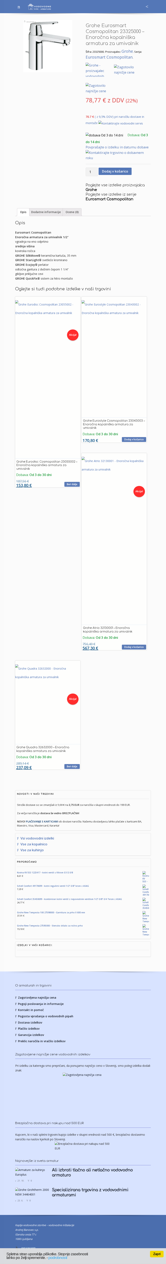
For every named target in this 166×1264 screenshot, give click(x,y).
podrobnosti (57, 1257)
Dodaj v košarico (115, 171)
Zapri (156, 1254)
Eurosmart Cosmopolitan (109, 57)
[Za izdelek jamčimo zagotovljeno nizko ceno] (128, 70)
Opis (23, 212)
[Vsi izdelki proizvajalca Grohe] (100, 70)
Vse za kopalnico (33, 844)
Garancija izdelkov (31, 1035)
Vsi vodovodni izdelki (37, 838)
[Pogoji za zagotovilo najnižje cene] (83, 1093)
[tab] (23, 212)
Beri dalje (72, 484)
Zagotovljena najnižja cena (37, 997)
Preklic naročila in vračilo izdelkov (41, 1041)
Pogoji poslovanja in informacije (41, 1004)
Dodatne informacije (46, 212)
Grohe (127, 51)
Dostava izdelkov (30, 1022)
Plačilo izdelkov (28, 1028)
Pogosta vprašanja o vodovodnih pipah (45, 1016)
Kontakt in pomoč (31, 1010)
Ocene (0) (72, 212)
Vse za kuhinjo (32, 850)
